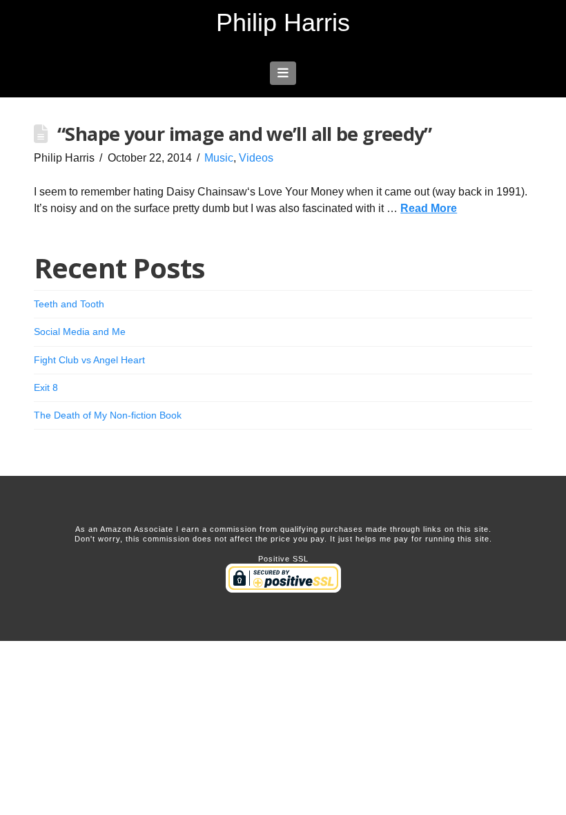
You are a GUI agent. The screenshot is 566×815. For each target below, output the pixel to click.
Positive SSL (283, 559)
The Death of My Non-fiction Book (108, 415)
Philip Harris (283, 22)
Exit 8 (46, 387)
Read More (428, 208)
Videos (256, 158)
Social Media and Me (80, 331)
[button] (283, 73)
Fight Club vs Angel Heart (89, 359)
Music (218, 158)
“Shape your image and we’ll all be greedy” (244, 133)
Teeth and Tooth (69, 303)
